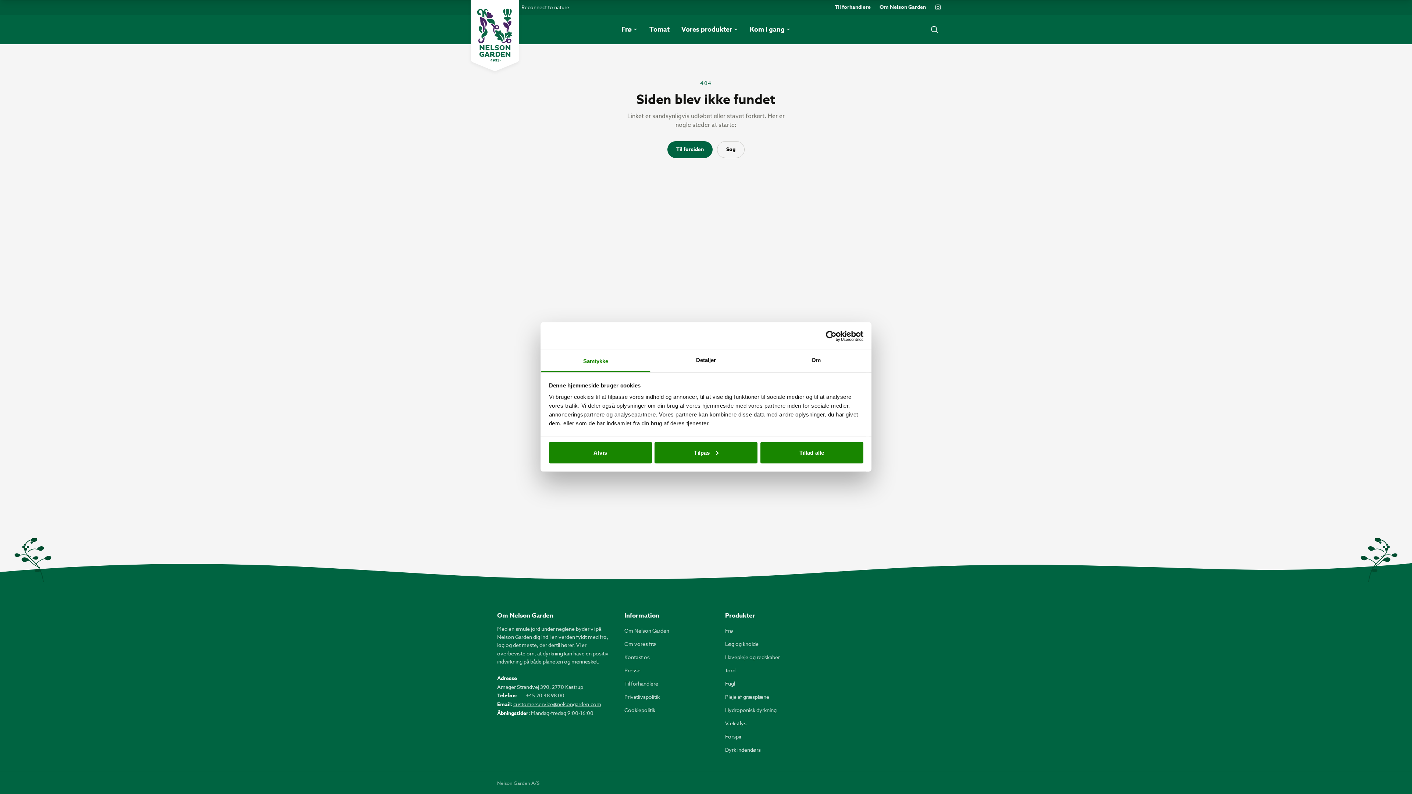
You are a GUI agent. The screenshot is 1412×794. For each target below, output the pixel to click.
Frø (729, 630)
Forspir (733, 736)
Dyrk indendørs (743, 749)
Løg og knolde (742, 643)
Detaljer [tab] (706, 360)
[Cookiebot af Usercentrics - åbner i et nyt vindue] (831, 335)
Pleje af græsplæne (747, 696)
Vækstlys (735, 723)
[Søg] (934, 29)
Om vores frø (640, 643)
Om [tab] (816, 360)
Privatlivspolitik (642, 696)
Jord (730, 670)
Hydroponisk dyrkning (751, 710)
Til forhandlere (853, 7)
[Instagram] (938, 7)
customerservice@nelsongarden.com (557, 704)
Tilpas (702, 452)
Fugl (730, 683)
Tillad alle (811, 452)
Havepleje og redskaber (752, 657)
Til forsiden (690, 149)
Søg (730, 149)
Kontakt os (637, 657)
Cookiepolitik (639, 710)
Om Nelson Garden (903, 7)
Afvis (600, 452)
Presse (632, 670)
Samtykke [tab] (596, 361)
